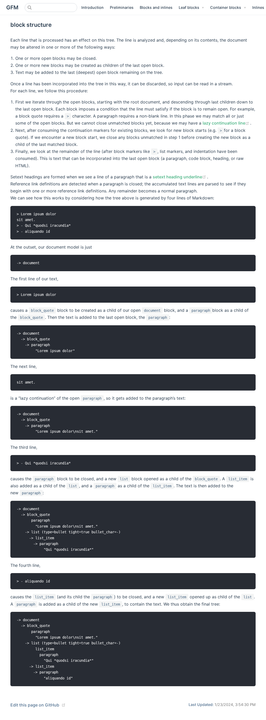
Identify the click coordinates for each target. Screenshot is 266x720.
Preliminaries (122, 7)
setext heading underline (180, 176)
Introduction (92, 7)
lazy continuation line (226, 123)
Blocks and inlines (156, 7)
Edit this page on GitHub (34, 705)
